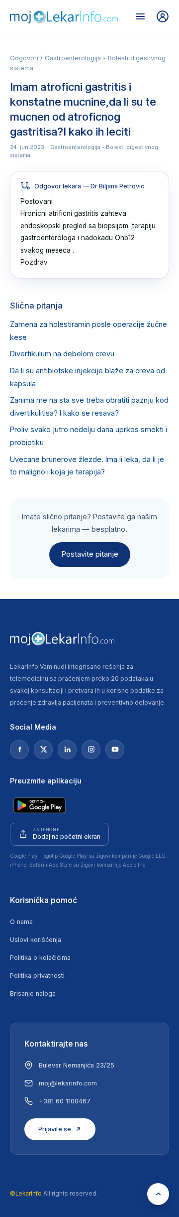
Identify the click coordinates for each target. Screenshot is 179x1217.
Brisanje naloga (33, 993)
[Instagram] (91, 749)
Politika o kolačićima (40, 957)
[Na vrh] (158, 1194)
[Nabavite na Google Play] (39, 805)
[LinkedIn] (67, 749)
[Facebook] (19, 749)
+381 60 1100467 (64, 1101)
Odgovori (24, 58)
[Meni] (140, 16)
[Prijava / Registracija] (162, 16)
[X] (43, 749)
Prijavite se (54, 1129)
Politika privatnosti (37, 975)
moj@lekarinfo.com (68, 1083)
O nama (21, 921)
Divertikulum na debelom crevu (62, 353)
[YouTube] (114, 749)
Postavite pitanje (89, 554)
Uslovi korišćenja (35, 939)
